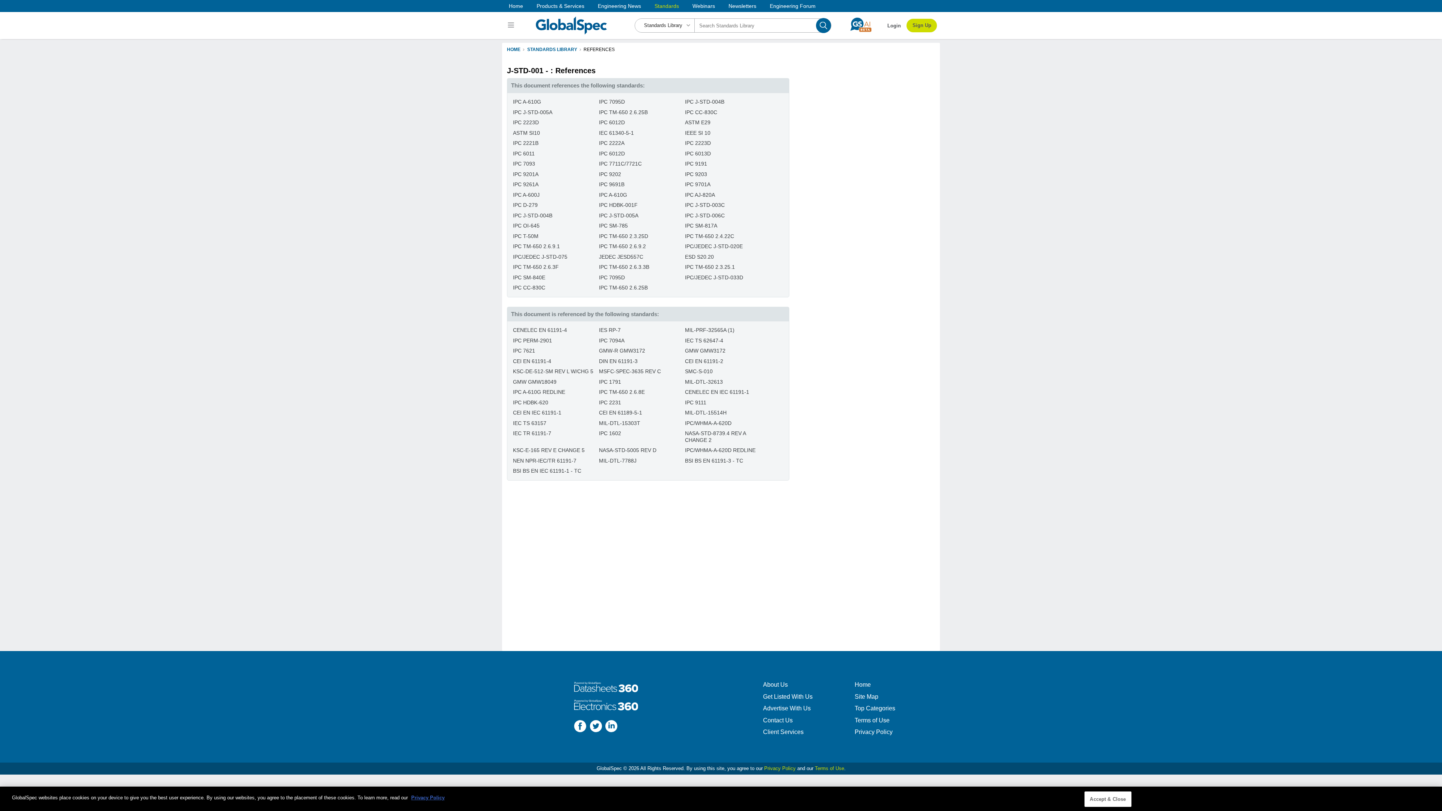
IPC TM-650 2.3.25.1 (710, 267)
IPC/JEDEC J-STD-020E (714, 246)
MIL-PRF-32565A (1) (710, 330)
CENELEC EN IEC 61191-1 (717, 392)
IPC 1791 (610, 382)
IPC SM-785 (613, 226)
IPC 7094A (611, 341)
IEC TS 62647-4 (704, 341)
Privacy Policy (874, 732)
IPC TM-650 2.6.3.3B (624, 267)
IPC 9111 (695, 402)
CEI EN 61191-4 (532, 361)
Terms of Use (872, 720)
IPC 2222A (611, 143)
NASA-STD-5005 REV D (627, 450)
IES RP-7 (610, 330)
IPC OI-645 (526, 226)
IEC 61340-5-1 (616, 133)
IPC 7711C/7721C (620, 164)
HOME (513, 49)
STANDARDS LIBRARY (552, 49)
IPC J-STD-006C (705, 216)
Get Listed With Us (788, 696)
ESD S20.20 (699, 257)
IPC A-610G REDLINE (539, 392)
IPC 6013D (698, 154)
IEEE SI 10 (697, 133)
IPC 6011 (524, 154)
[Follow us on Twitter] (596, 727)
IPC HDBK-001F (618, 205)
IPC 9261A (525, 184)
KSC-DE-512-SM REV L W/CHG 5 (553, 371)
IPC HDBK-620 (530, 402)
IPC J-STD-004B (704, 102)
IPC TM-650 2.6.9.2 (622, 246)
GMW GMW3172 (705, 351)
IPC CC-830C (701, 112)
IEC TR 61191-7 (532, 433)
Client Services (783, 732)
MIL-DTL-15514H (706, 413)
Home (516, 6)
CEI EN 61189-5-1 (620, 413)
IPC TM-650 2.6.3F (536, 267)
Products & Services (560, 6)
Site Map (866, 696)
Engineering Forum (793, 6)
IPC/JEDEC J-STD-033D (714, 277)
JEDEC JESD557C (621, 257)
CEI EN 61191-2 (704, 361)
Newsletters (742, 6)
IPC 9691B (611, 184)
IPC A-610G (527, 102)
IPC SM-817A (701, 226)
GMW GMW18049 (535, 382)
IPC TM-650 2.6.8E (622, 392)
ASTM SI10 (526, 133)
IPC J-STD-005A (532, 112)
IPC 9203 (696, 174)
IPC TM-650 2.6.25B (623, 112)
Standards (667, 6)
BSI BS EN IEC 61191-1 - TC (547, 471)
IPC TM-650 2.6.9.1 (536, 246)
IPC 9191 (696, 164)
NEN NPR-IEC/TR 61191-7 (544, 461)
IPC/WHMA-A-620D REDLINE (720, 450)
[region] (721, 799)
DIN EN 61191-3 (618, 361)
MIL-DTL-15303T (619, 423)
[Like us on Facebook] (580, 727)
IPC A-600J (526, 195)
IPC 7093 (524, 164)
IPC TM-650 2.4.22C (709, 236)
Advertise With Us (787, 708)
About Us (775, 684)
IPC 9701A (697, 184)
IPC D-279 (525, 205)
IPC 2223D (526, 122)
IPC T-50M (525, 236)
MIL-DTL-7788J (618, 461)
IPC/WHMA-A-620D (708, 423)
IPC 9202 (610, 174)
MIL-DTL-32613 (704, 382)
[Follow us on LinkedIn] (611, 727)
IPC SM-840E (529, 277)
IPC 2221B (525, 143)
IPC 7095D (612, 102)
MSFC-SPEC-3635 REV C (630, 371)
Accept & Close (1108, 799)
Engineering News (619, 6)
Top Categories (875, 708)
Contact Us (778, 720)
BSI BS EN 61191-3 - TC (714, 461)
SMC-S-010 (699, 371)
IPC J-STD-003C (705, 205)
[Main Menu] (512, 25)
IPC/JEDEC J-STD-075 (540, 257)
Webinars (703, 6)
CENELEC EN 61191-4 (540, 330)
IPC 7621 (524, 351)
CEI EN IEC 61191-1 (537, 413)
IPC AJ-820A (700, 195)
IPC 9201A (525, 174)
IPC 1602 (610, 433)
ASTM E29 (697, 122)
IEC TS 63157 (529, 423)
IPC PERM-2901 (532, 341)
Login (894, 26)
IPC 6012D (612, 122)
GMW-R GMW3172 (622, 351)
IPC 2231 (610, 402)
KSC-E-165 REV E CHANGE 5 (549, 450)
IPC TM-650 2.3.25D (623, 236)
